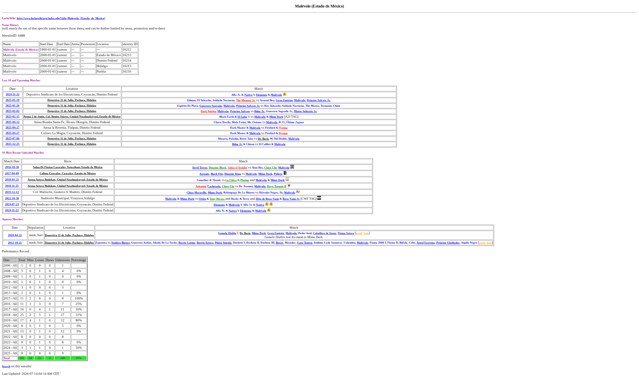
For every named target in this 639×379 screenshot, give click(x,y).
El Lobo (242, 116)
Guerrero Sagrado (210, 105)
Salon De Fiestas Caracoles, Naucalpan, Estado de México (68, 167)
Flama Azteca (346, 233)
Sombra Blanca (120, 242)
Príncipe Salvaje (240, 111)
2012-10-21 (15, 242)
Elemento (261, 95)
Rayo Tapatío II (276, 186)
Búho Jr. (259, 111)
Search (6, 366)
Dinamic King (232, 174)
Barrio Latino (186, 242)
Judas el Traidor (237, 167)
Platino (244, 180)
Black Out (217, 174)
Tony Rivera (217, 198)
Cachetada (213, 186)
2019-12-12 (12, 192)
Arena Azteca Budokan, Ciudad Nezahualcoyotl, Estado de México (68, 179)
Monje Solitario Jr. (305, 111)
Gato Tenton (304, 242)
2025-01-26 (12, 105)
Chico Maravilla (196, 192)
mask (359, 233)
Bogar (279, 242)
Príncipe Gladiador (448, 242)
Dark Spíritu (208, 111)
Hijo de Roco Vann (267, 198)
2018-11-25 (12, 186)
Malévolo (276, 95)
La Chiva (231, 180)
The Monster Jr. (245, 100)
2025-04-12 (12, 122)
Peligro (278, 174)
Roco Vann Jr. (291, 198)
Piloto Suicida (223, 242)
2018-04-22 (15, 235)
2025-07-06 (12, 138)
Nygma (283, 127)
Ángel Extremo (426, 242)
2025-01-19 (12, 100)
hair (366, 233)
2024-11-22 (12, 94)
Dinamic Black (217, 167)
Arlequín (200, 186)
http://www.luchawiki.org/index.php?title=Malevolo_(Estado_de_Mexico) (61, 18)
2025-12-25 (12, 144)
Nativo (248, 95)
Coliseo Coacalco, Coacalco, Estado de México (68, 173)
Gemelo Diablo (227, 233)
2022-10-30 (12, 198)
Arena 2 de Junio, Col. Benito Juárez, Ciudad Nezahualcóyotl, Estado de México (72, 116)
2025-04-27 (12, 127)
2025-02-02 (12, 111)
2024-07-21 (12, 204)
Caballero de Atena (324, 233)
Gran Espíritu (284, 100)
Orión (202, 198)
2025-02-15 (12, 116)
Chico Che (270, 167)
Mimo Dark (276, 116)
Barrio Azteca (205, 242)
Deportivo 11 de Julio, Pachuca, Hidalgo (71, 100)
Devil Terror (199, 167)
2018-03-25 (12, 179)
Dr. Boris (263, 138)
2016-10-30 (12, 167)
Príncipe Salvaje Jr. (318, 100)
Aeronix (204, 174)
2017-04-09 (12, 173)
